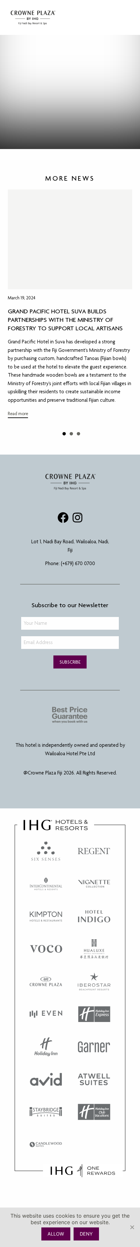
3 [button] (81, 433)
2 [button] (74, 433)
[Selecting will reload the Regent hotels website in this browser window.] (94, 851)
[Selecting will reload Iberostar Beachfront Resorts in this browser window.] (94, 981)
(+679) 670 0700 (78, 563)
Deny (86, 1234)
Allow (56, 1234)
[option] (70, 305)
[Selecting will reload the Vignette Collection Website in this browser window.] (94, 884)
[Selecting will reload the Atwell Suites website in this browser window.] (94, 1079)
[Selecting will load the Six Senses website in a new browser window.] (46, 851)
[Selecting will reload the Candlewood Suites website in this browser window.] (46, 1144)
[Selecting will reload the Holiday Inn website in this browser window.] (46, 1047)
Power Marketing (93, 790)
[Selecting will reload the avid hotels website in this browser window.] (46, 1079)
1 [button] (67, 433)
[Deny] (132, 1227)
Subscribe (70, 662)
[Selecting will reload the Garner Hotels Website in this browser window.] (94, 1047)
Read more (18, 413)
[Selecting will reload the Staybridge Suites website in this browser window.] (46, 1112)
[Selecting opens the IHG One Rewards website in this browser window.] (83, 1170)
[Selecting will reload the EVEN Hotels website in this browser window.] (46, 1014)
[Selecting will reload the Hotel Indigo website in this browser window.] (94, 916)
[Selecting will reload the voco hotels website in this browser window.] (46, 949)
